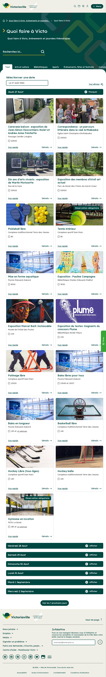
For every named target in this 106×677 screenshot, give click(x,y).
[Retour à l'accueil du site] (4, 20)
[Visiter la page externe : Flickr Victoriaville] (43, 657)
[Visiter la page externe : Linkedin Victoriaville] (30, 657)
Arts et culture (22, 67)
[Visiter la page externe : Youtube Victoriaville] (37, 657)
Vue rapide (13, 147)
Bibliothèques (40, 67)
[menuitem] (20, 6)
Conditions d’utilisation (80, 673)
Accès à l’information (40, 673)
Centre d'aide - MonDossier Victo (19, 650)
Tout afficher (94, 84)
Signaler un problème (13, 641)
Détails (45, 147)
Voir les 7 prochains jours (54, 603)
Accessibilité (22, 673)
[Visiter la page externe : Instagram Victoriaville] (24, 657)
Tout (7, 67)
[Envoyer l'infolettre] (100, 642)
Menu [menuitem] (98, 6)
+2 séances (22, 431)
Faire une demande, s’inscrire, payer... (21, 646)
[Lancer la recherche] (42, 52)
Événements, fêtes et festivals (79, 67)
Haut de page (92, 620)
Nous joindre (9, 629)
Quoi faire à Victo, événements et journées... (29, 20)
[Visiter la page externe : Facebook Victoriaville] (5, 657)
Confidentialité (60, 673)
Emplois (6, 633)
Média (6, 637)
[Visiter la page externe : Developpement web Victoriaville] (49, 657)
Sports (55, 67)
